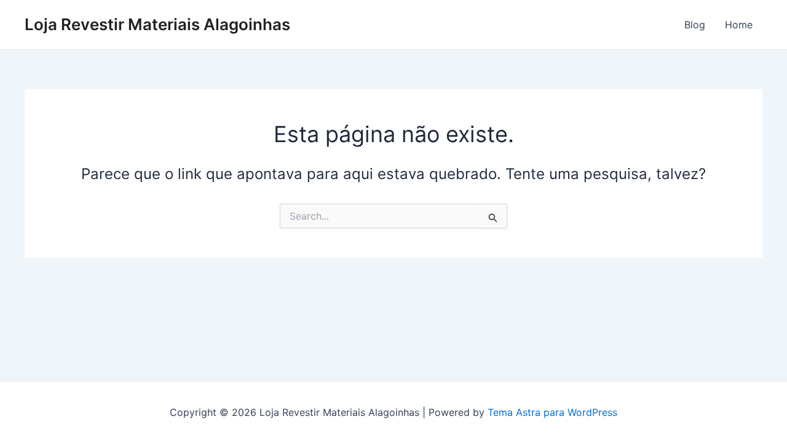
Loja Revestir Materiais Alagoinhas (157, 24)
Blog (694, 24)
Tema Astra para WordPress (552, 412)
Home (739, 24)
